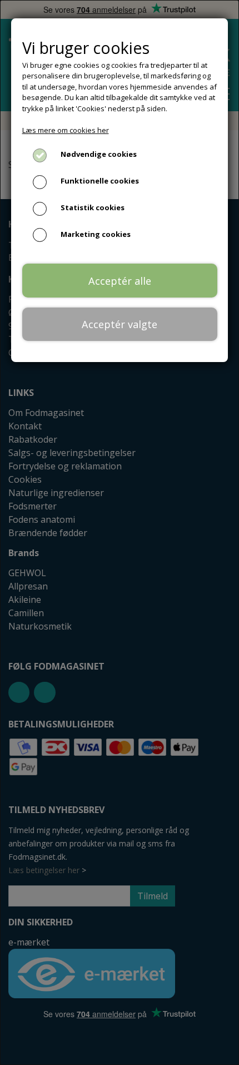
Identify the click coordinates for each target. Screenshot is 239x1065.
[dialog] (119, 532)
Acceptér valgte (119, 324)
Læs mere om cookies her (65, 130)
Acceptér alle (119, 281)
